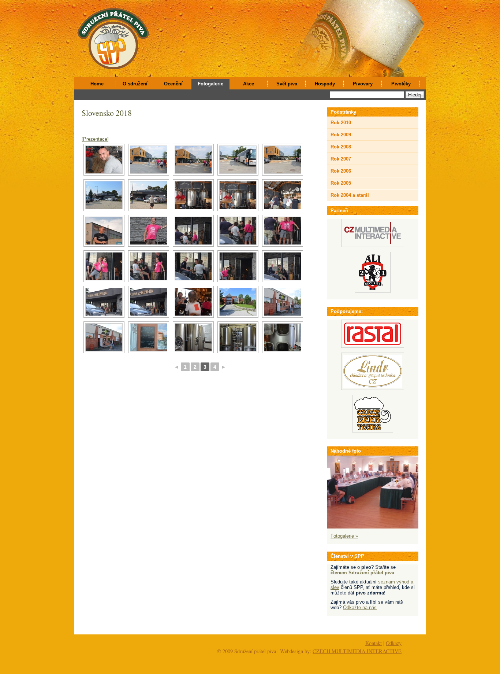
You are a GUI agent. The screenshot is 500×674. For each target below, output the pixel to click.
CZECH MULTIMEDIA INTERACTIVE (357, 651)
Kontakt (373, 643)
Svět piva (286, 83)
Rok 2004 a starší (350, 195)
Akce (248, 83)
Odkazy (394, 643)
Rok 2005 (341, 183)
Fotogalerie (210, 83)
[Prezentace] (95, 139)
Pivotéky (401, 83)
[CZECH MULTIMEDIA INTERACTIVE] (372, 245)
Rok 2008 (341, 147)
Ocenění (173, 83)
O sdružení (135, 83)
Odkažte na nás (360, 607)
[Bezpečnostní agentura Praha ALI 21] (373, 291)
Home (97, 83)
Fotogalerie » (344, 536)
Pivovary (363, 83)
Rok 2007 (341, 159)
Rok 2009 (341, 134)
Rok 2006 (341, 171)
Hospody (325, 83)
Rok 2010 (341, 122)
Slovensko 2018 (107, 112)
